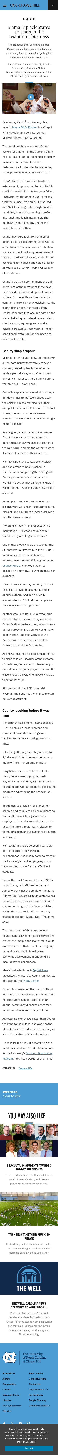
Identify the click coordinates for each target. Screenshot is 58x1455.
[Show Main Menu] (5, 5)
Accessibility (8, 1373)
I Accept (29, 1448)
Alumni (6, 1379)
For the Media (36, 1395)
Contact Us (34, 1384)
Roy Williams (40, 970)
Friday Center (31, 981)
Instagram (28, 1423)
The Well (6, 1411)
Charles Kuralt (11, 565)
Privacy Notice (28, 1442)
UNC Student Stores (39, 1406)
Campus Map (9, 1384)
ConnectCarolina (37, 1379)
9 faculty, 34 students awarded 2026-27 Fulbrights (29, 1167)
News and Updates (53, 5)
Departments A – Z (38, 1390)
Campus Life (25, 1068)
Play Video (30, 97)
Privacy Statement (11, 1406)
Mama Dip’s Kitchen (24, 127)
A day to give (11, 1096)
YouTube (20, 1423)
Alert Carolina (36, 1373)
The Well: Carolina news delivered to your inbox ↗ (29, 1305)
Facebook (4, 1423)
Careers (6, 1390)
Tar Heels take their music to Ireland (29, 1236)
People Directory (37, 1400)
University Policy (10, 1395)
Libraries (6, 1400)
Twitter (12, 1423)
